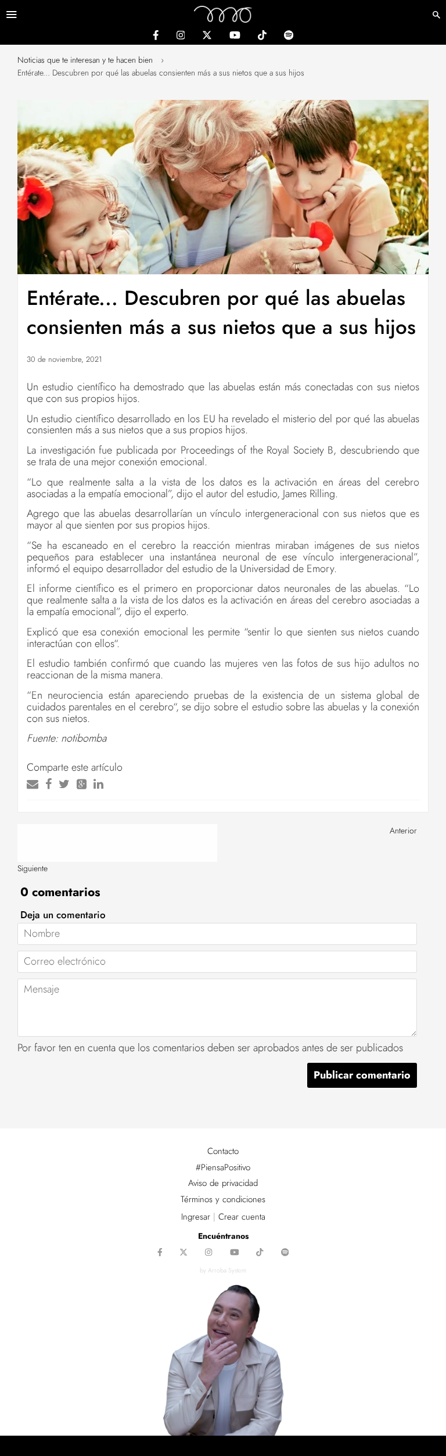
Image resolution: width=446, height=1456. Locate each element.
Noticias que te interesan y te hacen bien (85, 60)
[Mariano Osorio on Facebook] (156, 37)
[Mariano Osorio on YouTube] (234, 37)
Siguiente (32, 868)
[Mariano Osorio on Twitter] (207, 37)
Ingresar (195, 1216)
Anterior (403, 830)
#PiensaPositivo (223, 1167)
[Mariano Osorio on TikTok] (262, 37)
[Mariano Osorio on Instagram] (181, 37)
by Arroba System (223, 1270)
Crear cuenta (241, 1216)
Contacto (223, 1151)
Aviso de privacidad (223, 1183)
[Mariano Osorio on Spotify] (288, 37)
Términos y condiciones (223, 1199)
